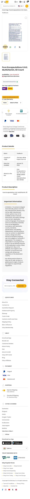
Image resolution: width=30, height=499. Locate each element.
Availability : (6, 74)
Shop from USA (7, 466)
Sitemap (4, 313)
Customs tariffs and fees (9, 319)
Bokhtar (4, 428)
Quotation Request (8, 308)
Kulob (4, 414)
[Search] (26, 6)
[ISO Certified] (18, 457)
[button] (16, 2)
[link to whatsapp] (10, 47)
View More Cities (7, 431)
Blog (3, 357)
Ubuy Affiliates (6, 360)
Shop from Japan (8, 468)
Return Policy (6, 346)
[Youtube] (10, 490)
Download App (6, 338)
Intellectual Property (8, 310)
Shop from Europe (21, 475)
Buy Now (11, 131)
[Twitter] (13, 490)
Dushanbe (5, 408)
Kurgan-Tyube (6, 417)
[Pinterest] (17, 490)
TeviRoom (5, 13)
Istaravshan (5, 420)
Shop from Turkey (8, 475)
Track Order (6, 316)
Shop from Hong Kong (9, 471)
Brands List (5, 341)
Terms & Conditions (8, 483)
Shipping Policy (6, 322)
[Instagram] (6, 490)
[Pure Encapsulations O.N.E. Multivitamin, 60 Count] (15, 32)
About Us (5, 302)
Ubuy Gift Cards (7, 355)
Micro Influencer (7, 325)
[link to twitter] (19, 47)
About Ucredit (6, 352)
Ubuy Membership (7, 327)
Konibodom (5, 423)
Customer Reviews (7, 343)
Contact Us (5, 305)
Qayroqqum (6, 425)
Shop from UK (18, 466)
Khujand (4, 411)
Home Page (5, 10)
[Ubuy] (6, 2)
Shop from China (19, 473)
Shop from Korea (8, 473)
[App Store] (7, 443)
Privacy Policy (20, 483)
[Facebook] (3, 490)
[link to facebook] (15, 47)
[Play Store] (17, 443)
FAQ (3, 349)
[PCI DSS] (6, 457)
